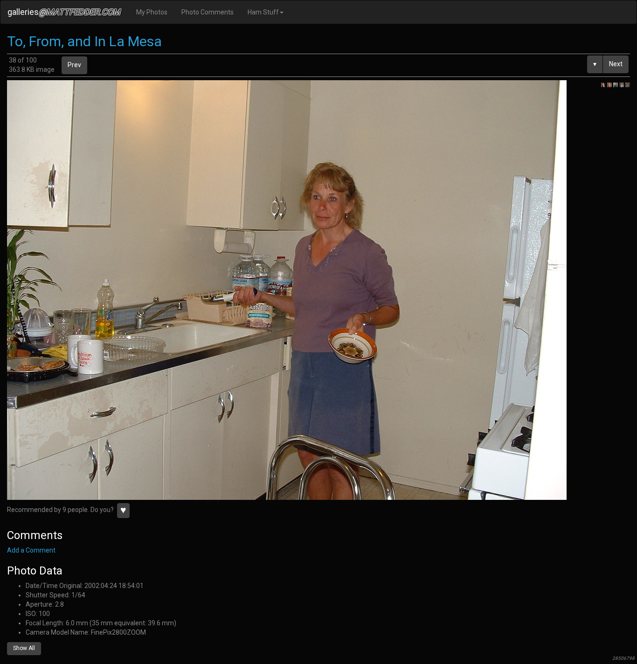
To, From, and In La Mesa (84, 41)
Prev (74, 65)
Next (616, 64)
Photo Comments (207, 12)
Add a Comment (31, 550)
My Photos (151, 12)
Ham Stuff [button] (263, 12)
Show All (24, 648)
